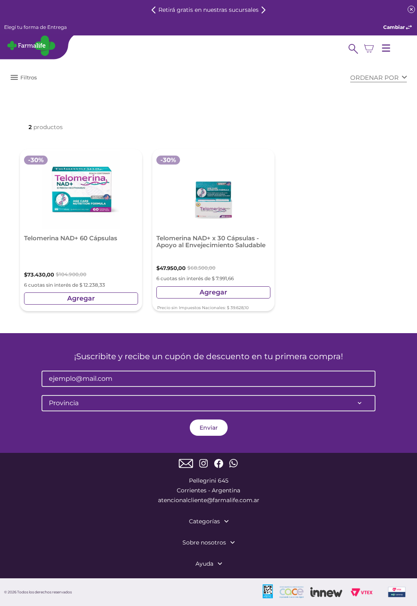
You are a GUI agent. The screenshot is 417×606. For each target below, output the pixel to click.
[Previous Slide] (153, 10)
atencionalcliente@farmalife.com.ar (208, 500)
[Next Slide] (263, 10)
